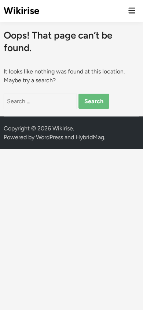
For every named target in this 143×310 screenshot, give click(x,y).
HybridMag (90, 137)
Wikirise (21, 11)
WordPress (49, 137)
